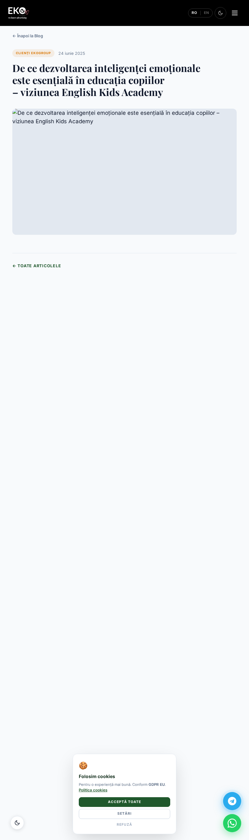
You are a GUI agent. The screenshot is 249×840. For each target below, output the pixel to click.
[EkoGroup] (19, 12)
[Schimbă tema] (220, 13)
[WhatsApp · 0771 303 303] (232, 823)
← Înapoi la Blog (27, 35)
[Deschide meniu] (234, 12)
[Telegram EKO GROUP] (232, 801)
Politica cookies (93, 790)
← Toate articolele (36, 265)
